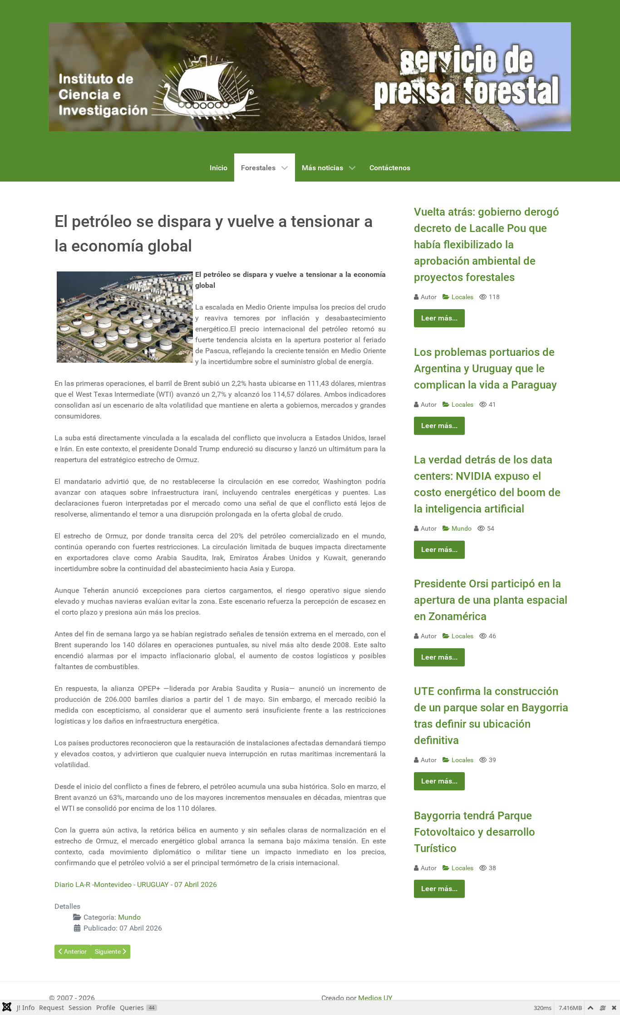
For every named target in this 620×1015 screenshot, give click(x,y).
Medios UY (375, 998)
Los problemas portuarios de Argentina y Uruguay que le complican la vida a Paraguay (485, 368)
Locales (463, 297)
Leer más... (439, 318)
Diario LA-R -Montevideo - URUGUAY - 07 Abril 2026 (135, 884)
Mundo (129, 917)
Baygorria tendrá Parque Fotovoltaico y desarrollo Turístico (474, 832)
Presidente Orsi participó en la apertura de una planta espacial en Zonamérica (490, 600)
